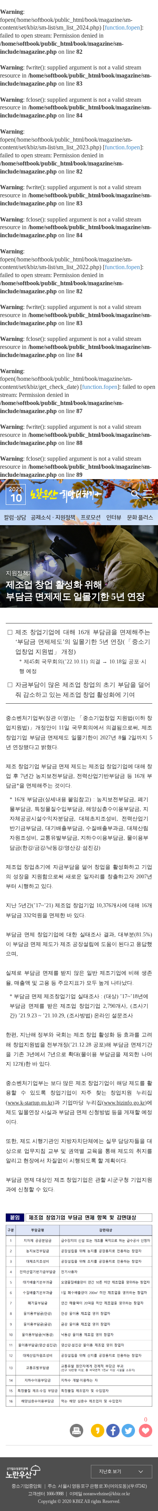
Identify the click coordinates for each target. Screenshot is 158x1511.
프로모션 (90, 517)
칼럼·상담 (15, 517)
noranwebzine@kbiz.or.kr (106, 1493)
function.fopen (122, 27)
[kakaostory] (97, 1430)
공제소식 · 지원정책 (53, 517)
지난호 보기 (110, 1471)
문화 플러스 (140, 517)
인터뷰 (113, 517)
